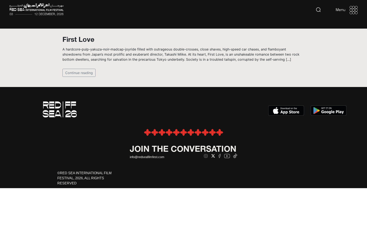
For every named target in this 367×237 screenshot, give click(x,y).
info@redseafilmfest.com (147, 157)
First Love (78, 39)
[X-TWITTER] (213, 156)
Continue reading (79, 73)
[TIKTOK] (235, 156)
